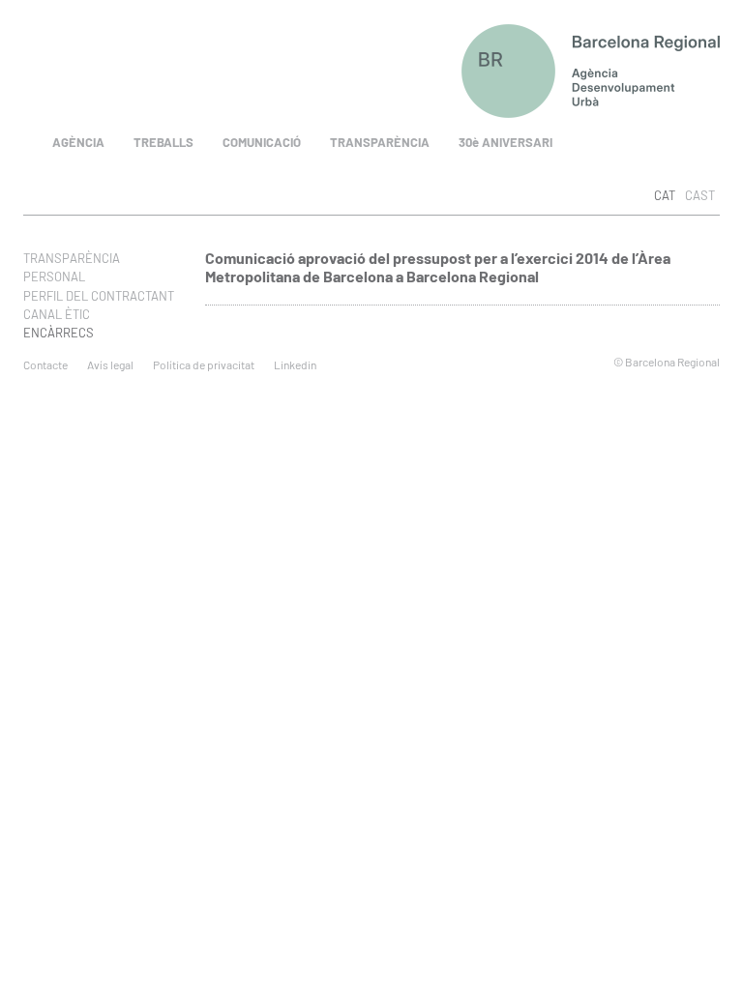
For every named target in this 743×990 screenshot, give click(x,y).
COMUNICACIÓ (262, 142)
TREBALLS (163, 142)
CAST (700, 195)
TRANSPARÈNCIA (380, 142)
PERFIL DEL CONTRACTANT (98, 296)
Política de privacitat (203, 364)
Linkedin (295, 364)
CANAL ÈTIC (56, 314)
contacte (45, 364)
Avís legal (110, 364)
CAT (664, 195)
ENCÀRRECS (58, 332)
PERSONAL (54, 276)
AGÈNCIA (78, 142)
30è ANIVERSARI (505, 142)
